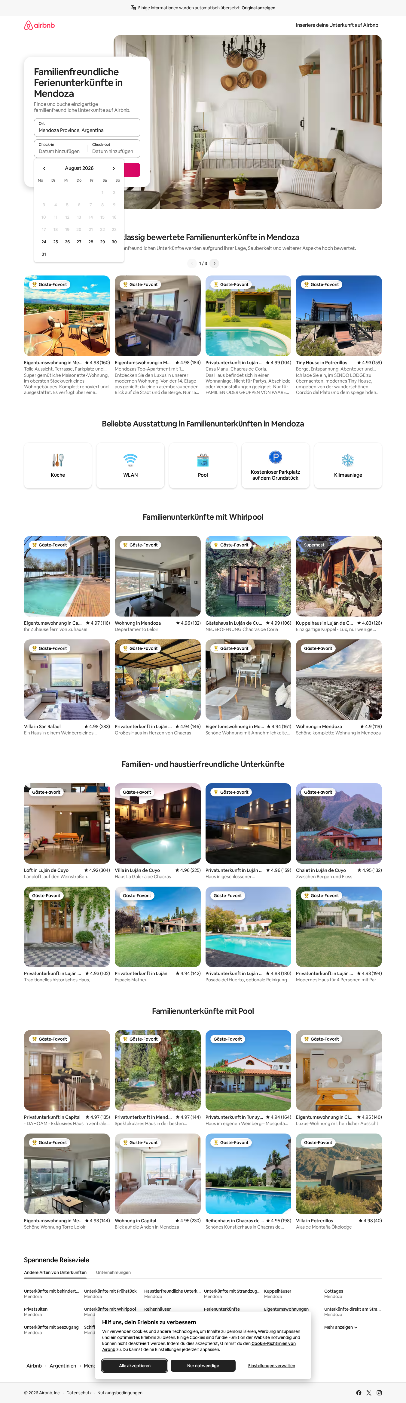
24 (43, 242)
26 (67, 242)
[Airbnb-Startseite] (39, 25)
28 (90, 242)
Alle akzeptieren (134, 1365)
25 (55, 242)
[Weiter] (214, 263)
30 (114, 242)
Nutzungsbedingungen (119, 1392)
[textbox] (60, 151)
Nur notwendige (203, 1365)
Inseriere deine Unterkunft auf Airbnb (337, 25)
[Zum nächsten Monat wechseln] (113, 168)
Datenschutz (79, 1392)
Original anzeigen (258, 8)
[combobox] (87, 130)
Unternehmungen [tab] (113, 1272)
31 (44, 254)
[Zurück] (192, 263)
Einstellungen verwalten (271, 1365)
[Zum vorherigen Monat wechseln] (44, 168)
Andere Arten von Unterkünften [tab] (55, 1272)
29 (102, 242)
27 (79, 242)
